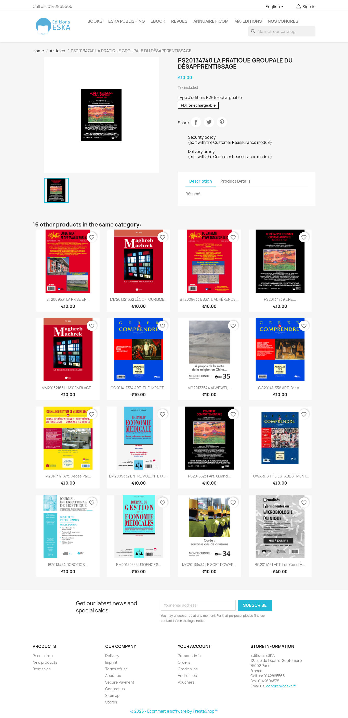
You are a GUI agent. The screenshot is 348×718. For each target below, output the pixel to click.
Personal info (189, 655)
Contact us (115, 688)
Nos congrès (283, 21)
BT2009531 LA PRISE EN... (68, 299)
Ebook (158, 21)
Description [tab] (200, 181)
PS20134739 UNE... (280, 299)
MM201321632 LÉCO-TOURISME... (138, 299)
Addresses (187, 675)
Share (196, 122)
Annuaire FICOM (211, 21)
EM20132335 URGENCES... (138, 564)
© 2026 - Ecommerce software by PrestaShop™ (174, 711)
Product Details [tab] (235, 181)
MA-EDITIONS (248, 21)
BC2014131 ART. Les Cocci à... (280, 564)
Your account (194, 646)
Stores (111, 702)
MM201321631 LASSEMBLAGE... (68, 387)
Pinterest (222, 122)
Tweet (209, 122)
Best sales (42, 668)
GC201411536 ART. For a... (280, 387)
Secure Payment (119, 682)
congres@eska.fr (281, 686)
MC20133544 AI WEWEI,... (209, 387)
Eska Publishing (126, 21)
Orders (184, 662)
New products (45, 662)
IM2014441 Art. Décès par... (68, 476)
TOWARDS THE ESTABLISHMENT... (280, 476)
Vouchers (186, 682)
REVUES (179, 21)
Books (94, 21)
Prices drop (43, 655)
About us (113, 675)
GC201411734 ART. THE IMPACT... (139, 387)
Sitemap (112, 695)
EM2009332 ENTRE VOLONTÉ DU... (138, 476)
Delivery (112, 655)
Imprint (111, 662)
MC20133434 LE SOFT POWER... (209, 564)
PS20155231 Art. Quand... (209, 476)
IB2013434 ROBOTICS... (68, 564)
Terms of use (116, 668)
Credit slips (188, 668)
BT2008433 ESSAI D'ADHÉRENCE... (209, 299)
